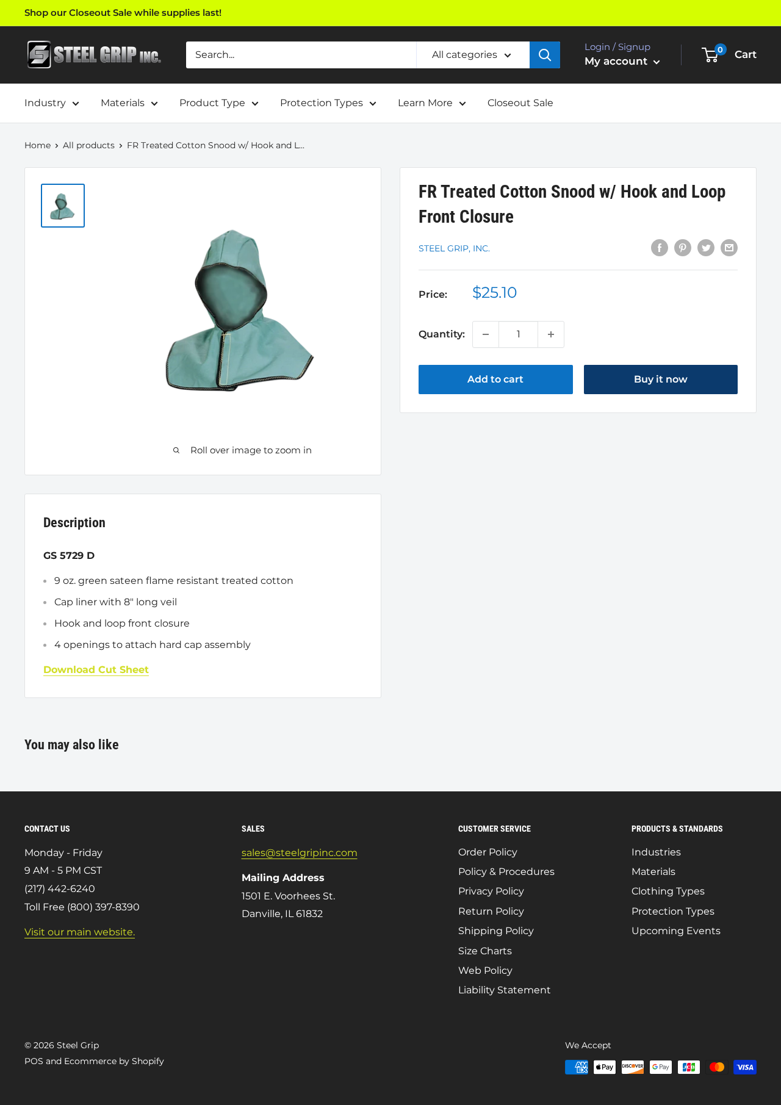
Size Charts (485, 951)
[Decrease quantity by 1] (485, 334)
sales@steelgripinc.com (300, 852)
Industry (45, 103)
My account (617, 61)
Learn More (425, 103)
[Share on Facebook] (659, 247)
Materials (123, 103)
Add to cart (495, 379)
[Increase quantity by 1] (551, 334)
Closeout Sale (520, 103)
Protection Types (321, 103)
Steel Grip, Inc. (454, 248)
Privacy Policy (491, 891)
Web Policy (485, 970)
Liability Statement (504, 990)
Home (37, 145)
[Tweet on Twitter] (705, 247)
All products (89, 145)
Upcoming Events (676, 931)
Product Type (212, 103)
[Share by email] (729, 247)
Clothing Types (668, 891)
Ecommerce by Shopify (114, 1061)
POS (33, 1061)
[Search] (545, 54)
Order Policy (487, 852)
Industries (656, 852)
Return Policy (491, 911)
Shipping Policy (496, 931)
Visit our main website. (79, 932)
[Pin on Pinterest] (682, 247)
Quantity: (442, 334)
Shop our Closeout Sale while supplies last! (122, 12)
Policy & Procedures (506, 871)
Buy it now (661, 379)
